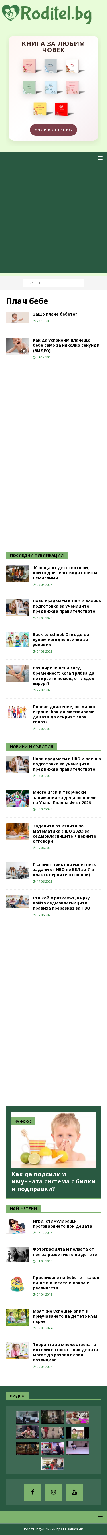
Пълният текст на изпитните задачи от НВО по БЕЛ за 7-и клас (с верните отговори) (65, 869)
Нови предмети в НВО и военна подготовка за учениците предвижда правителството (67, 606)
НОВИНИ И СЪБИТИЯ (31, 746)
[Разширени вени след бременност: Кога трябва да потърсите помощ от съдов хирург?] (17, 673)
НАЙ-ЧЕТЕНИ (23, 1208)
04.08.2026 (44, 651)
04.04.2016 (44, 1294)
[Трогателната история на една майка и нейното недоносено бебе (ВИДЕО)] (27, 1432)
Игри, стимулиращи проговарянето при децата (62, 1223)
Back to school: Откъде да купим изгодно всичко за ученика (61, 639)
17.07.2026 (44, 729)
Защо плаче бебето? (55, 314)
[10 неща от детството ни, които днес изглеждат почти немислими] (17, 573)
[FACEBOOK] (32, 1492)
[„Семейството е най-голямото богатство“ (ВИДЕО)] (77, 1433)
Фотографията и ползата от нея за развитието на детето (65, 1251)
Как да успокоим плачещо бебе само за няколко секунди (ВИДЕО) (66, 345)
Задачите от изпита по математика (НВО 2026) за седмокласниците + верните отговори (64, 833)
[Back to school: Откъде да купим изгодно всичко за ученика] (17, 639)
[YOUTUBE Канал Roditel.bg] (74, 1492)
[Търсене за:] (53, 282)
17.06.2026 (44, 881)
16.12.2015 (44, 1232)
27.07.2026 (44, 690)
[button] (99, 158)
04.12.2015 (44, 357)
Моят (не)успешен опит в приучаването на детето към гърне (65, 1316)
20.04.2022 (44, 1366)
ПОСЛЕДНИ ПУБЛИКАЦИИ (37, 555)
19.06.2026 (44, 848)
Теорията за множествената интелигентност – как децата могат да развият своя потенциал (65, 1352)
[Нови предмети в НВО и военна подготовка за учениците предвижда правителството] (17, 607)
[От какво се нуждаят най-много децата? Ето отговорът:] (77, 1448)
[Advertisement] (53, 220)
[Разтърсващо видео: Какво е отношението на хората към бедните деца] (52, 1433)
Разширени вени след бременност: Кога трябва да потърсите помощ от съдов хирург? (63, 675)
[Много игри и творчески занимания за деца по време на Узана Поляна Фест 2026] (17, 798)
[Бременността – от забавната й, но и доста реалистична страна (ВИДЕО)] (27, 1417)
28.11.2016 (44, 321)
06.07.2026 (44, 809)
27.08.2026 (44, 584)
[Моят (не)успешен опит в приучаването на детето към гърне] (17, 1317)
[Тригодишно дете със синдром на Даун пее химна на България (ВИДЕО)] (52, 1463)
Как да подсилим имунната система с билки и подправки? (53, 1181)
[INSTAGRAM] (53, 1492)
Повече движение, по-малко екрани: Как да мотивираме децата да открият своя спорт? (64, 714)
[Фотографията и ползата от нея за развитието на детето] (17, 1254)
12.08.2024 (44, 1328)
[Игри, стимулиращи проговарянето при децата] (17, 1226)
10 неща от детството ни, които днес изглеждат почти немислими (65, 572)
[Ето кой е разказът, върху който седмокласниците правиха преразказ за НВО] (17, 901)
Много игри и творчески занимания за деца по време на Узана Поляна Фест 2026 (64, 797)
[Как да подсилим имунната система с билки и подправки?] (53, 1140)
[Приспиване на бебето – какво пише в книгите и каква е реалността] (17, 1283)
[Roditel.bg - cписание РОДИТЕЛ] (53, 21)
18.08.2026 (44, 618)
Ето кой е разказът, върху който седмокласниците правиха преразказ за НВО (61, 903)
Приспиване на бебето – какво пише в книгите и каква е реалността (66, 1282)
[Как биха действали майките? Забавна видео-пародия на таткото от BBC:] (52, 1448)
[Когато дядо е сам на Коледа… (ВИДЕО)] (52, 1417)
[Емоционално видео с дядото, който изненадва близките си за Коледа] (27, 1448)
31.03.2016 (44, 1261)
